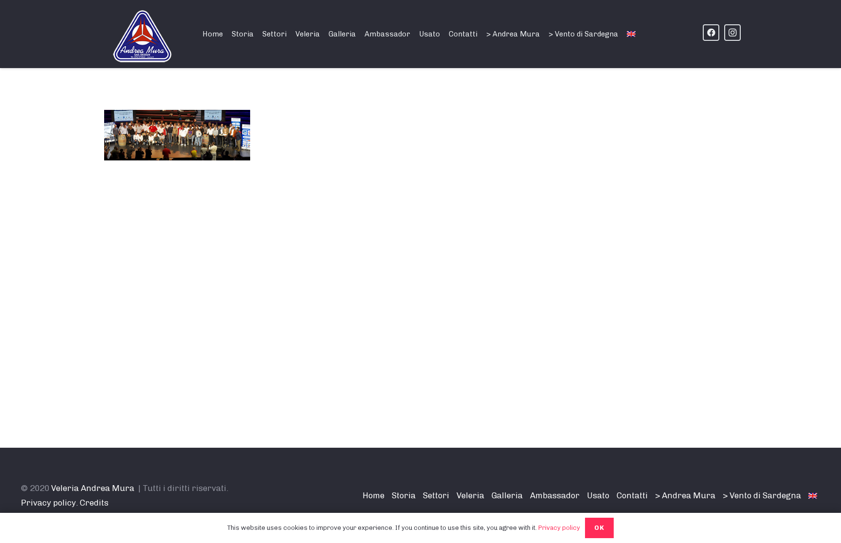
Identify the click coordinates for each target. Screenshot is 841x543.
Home (373, 495)
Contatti (632, 495)
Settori (436, 495)
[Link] (143, 36)
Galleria (507, 495)
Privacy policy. (49, 503)
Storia (404, 495)
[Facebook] (711, 32)
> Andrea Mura (685, 495)
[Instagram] (732, 32)
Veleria (470, 495)
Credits (94, 503)
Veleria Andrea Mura (92, 488)
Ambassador (555, 495)
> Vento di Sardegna (762, 495)
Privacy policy (559, 527)
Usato (598, 495)
